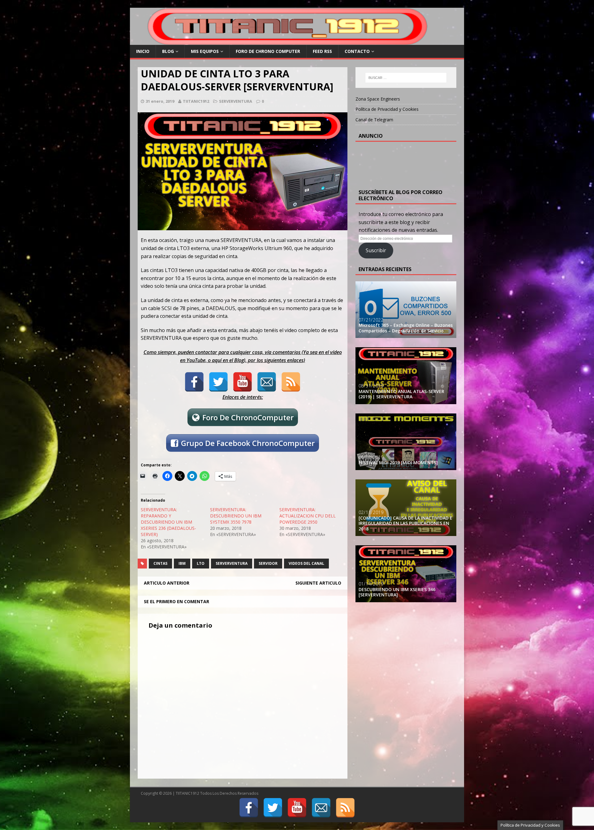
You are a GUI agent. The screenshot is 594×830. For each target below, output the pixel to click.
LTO (200, 563)
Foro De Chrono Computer (268, 51)
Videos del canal (306, 563)
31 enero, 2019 (160, 101)
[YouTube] (242, 382)
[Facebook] (194, 382)
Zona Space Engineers (377, 99)
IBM (182, 563)
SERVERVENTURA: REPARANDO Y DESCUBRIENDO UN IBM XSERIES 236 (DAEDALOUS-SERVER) (168, 522)
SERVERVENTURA (235, 101)
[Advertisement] (408, 163)
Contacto (357, 51)
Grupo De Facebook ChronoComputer (248, 443)
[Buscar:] (405, 77)
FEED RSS (322, 51)
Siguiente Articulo (318, 583)
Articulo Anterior (166, 583)
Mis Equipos (205, 51)
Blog (168, 51)
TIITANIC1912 (196, 101)
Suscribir (376, 250)
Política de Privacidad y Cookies (387, 109)
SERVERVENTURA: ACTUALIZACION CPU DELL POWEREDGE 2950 (307, 516)
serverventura (232, 563)
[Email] (267, 382)
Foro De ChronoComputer (248, 417)
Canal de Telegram (374, 120)
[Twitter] (218, 382)
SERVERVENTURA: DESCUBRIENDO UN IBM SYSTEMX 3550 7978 (235, 516)
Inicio (142, 51)
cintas (160, 563)
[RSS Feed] (291, 382)
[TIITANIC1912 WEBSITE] (288, 41)
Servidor (268, 563)
